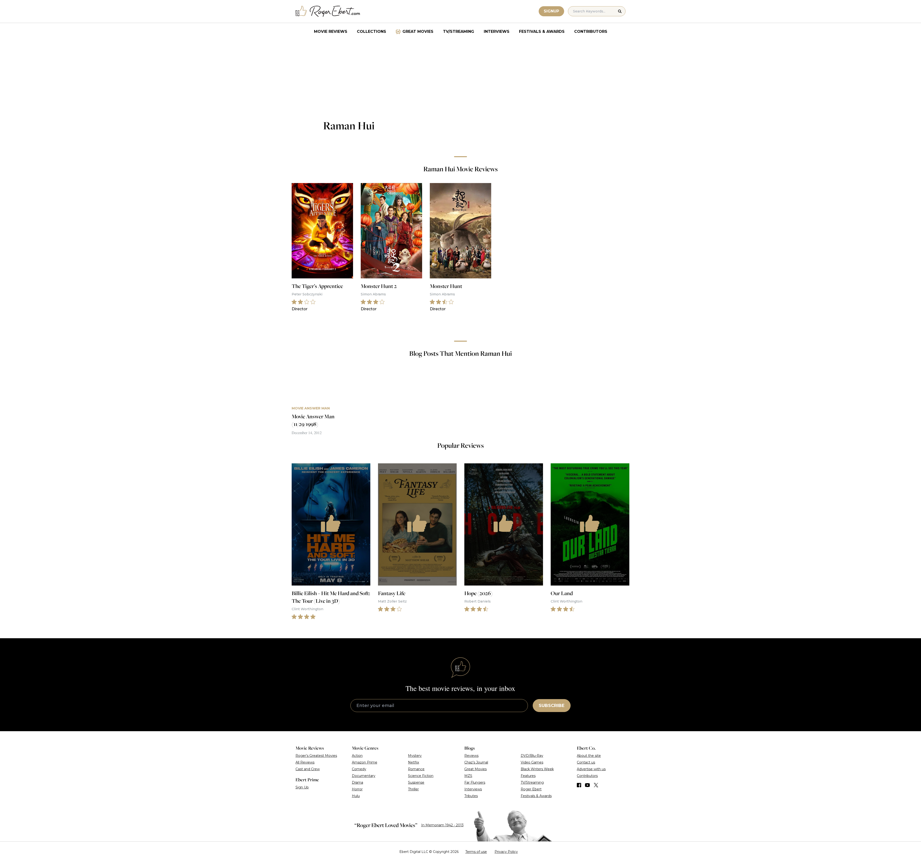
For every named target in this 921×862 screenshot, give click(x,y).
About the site (589, 755)
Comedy (359, 769)
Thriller (413, 789)
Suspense (416, 782)
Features (528, 776)
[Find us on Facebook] (579, 785)
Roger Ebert (531, 789)
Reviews (471, 755)
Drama (357, 782)
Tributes (471, 796)
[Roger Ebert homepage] (327, 11)
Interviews (496, 31)
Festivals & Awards (542, 31)
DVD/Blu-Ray (532, 755)
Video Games (532, 762)
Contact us (586, 762)
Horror (357, 789)
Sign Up (302, 787)
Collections (371, 31)
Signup (551, 11)
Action (357, 755)
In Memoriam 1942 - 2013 (442, 825)
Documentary (363, 776)
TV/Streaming (458, 31)
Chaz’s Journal (476, 762)
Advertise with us (591, 769)
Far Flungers (474, 782)
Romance (416, 769)
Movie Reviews (330, 31)
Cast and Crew (307, 769)
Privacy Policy (506, 852)
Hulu (356, 796)
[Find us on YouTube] (587, 785)
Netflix (413, 762)
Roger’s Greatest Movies (316, 755)
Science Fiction (420, 776)
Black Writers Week (537, 769)
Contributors (590, 31)
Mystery (415, 755)
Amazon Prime (364, 762)
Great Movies (417, 31)
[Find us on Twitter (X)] (596, 785)
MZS (468, 776)
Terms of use (476, 852)
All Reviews (304, 762)
